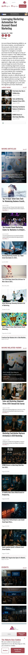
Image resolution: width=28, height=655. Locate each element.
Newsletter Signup (22, 634)
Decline (5, 650)
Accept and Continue (17, 650)
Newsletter (22, 6)
